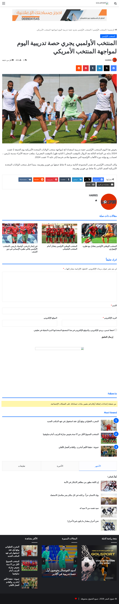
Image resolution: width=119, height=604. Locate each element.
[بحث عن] (115, 4)
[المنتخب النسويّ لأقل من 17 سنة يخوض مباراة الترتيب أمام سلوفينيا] (109, 438)
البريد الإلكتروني (110, 318)
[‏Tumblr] (93, 68)
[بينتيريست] (86, 68)
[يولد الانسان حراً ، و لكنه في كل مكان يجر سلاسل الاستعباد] (109, 499)
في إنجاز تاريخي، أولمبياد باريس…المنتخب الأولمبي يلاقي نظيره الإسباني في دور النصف (20, 249)
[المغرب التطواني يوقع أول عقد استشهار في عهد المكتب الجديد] (109, 425)
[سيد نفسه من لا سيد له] (109, 512)
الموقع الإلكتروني (50, 318)
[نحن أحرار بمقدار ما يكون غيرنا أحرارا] (109, 525)
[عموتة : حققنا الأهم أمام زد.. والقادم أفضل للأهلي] (109, 451)
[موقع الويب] (96, 200)
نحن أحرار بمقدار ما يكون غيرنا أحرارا (83, 521)
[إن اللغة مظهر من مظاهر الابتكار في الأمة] (109, 486)
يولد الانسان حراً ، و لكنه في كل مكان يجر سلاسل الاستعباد (74, 495)
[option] (59, 561)
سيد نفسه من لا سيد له (89, 508)
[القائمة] (3, 4)
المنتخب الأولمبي (99, 30)
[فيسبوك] (114, 68)
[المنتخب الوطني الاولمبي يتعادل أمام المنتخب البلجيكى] (59, 233)
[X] (107, 68)
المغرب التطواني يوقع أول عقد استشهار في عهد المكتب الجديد (73, 421)
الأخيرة (60, 466)
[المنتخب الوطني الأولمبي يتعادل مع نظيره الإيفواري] (99, 233)
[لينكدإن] (100, 68)
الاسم (114, 305)
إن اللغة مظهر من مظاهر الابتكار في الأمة (81, 482)
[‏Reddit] (79, 68)
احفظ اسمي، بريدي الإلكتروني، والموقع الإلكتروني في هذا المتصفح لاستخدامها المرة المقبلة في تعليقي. (73, 330)
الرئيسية (111, 30)
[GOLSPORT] (102, 3)
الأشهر (98, 466)
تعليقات (21, 466)
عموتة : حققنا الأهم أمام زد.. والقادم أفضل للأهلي (79, 447)
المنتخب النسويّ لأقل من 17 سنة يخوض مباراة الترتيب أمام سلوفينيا (71, 434)
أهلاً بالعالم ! (112, 476)
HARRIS (108, 60)
